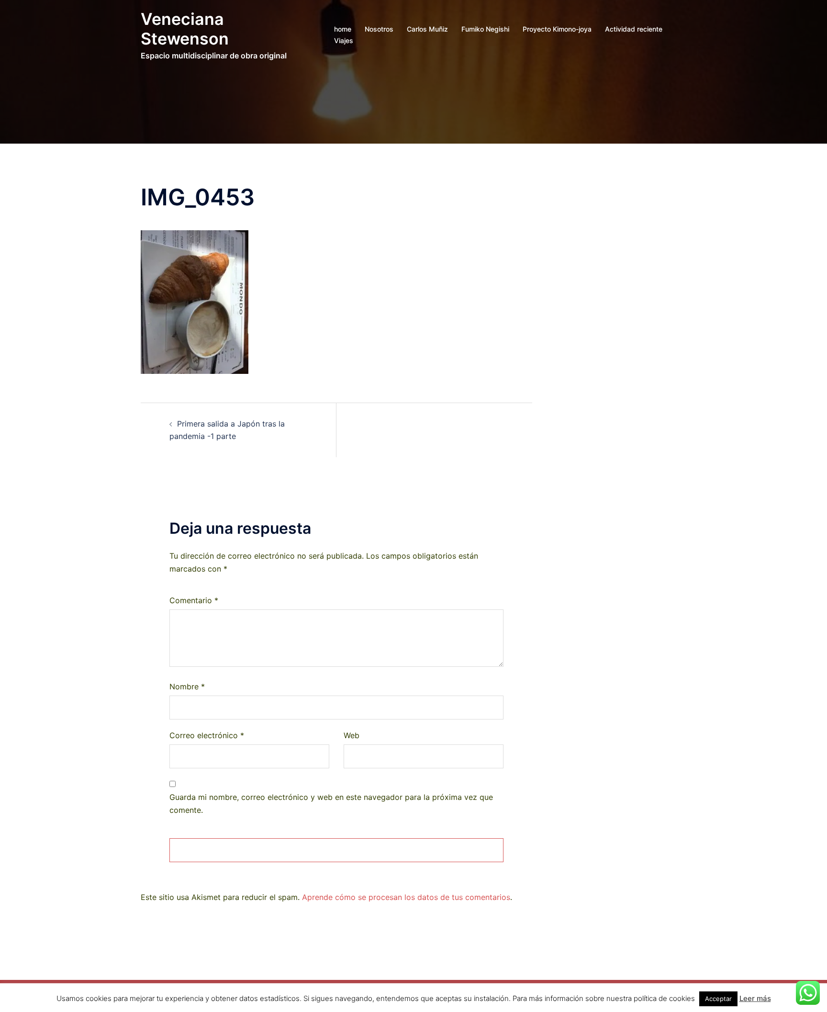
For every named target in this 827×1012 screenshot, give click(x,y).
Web (351, 735)
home (342, 29)
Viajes (343, 40)
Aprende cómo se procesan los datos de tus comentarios (406, 897)
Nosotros (379, 29)
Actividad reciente (633, 29)
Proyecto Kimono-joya (557, 29)
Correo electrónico (206, 735)
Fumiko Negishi (485, 29)
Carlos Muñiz (427, 29)
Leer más (755, 998)
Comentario (193, 600)
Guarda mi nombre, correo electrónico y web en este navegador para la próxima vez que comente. (331, 803)
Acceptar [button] (718, 998)
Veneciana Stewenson (185, 28)
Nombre (187, 686)
